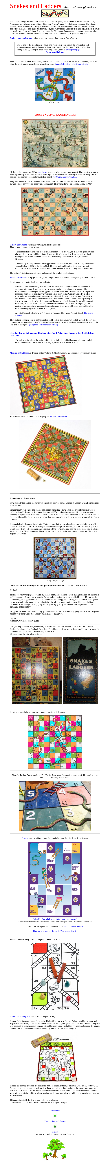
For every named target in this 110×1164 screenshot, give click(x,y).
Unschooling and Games (55, 1121)
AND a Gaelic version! (74, 926)
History (55, 1132)
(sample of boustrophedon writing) (43, 325)
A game (25, 838)
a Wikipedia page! (63, 51)
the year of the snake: (59, 416)
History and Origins (18, 245)
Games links (55, 1111)
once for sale (42, 172)
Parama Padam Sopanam (20, 1016)
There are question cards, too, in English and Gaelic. (55, 931)
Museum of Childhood (19, 353)
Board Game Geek (18, 277)
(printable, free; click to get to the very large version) (55, 919)
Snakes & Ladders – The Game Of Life (71, 64)
